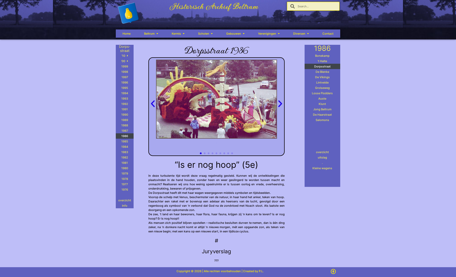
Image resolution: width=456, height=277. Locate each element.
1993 (124, 98)
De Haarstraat (322, 114)
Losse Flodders (322, 93)
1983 (124, 152)
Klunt (322, 104)
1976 (124, 189)
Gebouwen (233, 33)
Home (127, 33)
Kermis (176, 33)
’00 (123, 61)
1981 (124, 163)
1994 (124, 93)
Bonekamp (322, 55)
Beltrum (149, 33)
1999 (124, 66)
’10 (123, 55)
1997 (124, 77)
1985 (124, 141)
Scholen (203, 33)
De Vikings (322, 77)
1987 (124, 130)
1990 (124, 114)
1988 (124, 125)
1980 (124, 168)
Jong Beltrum (322, 109)
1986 (124, 136)
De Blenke (322, 72)
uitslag (322, 157)
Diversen (299, 33)
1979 (124, 173)
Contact (327, 33)
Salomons (322, 120)
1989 (124, 120)
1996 (124, 82)
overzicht (124, 200)
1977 (124, 184)
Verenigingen (267, 33)
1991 (124, 109)
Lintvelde (322, 82)
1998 (124, 72)
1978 (124, 179)
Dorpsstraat (322, 66)
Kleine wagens (322, 168)
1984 (124, 146)
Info (124, 205)
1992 (124, 104)
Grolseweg (322, 88)
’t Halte (322, 61)
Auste (322, 98)
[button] (152, 103)
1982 (124, 157)
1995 (124, 88)
